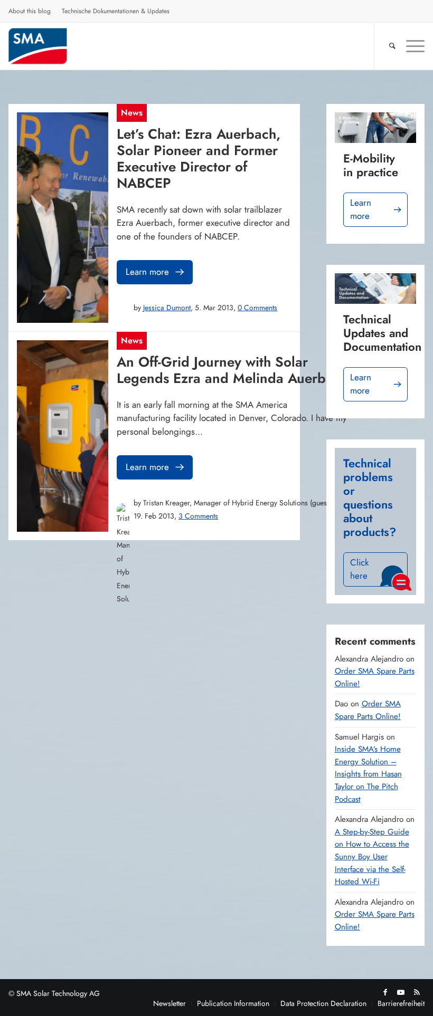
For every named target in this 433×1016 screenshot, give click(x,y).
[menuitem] (29, 12)
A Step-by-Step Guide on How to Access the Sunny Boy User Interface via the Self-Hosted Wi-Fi (372, 856)
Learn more (147, 271)
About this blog (29, 11)
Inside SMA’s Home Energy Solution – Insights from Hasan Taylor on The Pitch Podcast (368, 773)
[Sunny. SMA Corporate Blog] (46, 46)
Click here (359, 569)
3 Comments (198, 516)
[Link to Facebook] (385, 992)
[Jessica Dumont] (123, 307)
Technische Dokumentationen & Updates (116, 11)
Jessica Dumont (167, 307)
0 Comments (257, 307)
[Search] (387, 46)
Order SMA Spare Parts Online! (368, 710)
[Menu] (410, 46)
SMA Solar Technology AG (58, 993)
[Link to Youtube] (401, 992)
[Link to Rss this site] (417, 992)
